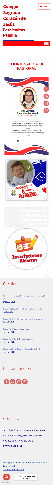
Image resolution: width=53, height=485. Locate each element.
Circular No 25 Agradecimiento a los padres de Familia (22, 309)
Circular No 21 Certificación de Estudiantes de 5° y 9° (21, 349)
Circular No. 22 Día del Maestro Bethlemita (18, 339)
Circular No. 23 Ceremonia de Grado (16, 329)
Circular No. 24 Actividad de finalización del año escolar (22, 319)
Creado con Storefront (13, 469)
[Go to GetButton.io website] (6, 482)
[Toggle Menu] (46, 43)
